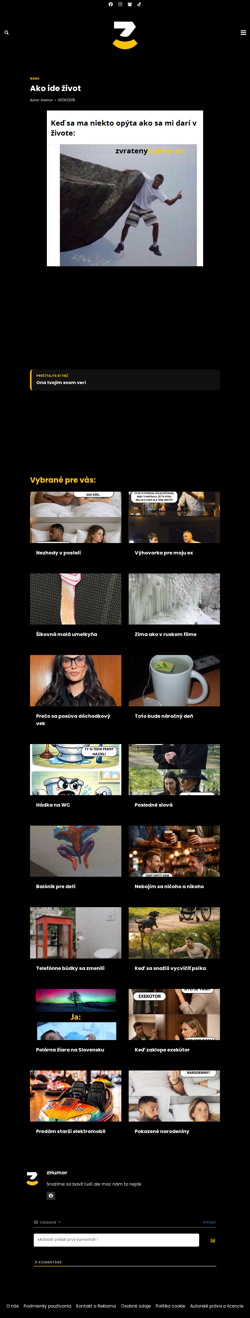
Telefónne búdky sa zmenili (70, 968)
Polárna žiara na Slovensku (70, 1049)
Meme (34, 79)
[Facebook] (110, 4)
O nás (12, 1306)
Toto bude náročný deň (164, 716)
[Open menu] (244, 32)
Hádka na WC (53, 805)
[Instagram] (120, 4)
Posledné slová (154, 805)
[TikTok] (139, 4)
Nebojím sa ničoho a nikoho (169, 886)
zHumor (47, 100)
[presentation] (75, 517)
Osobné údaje (136, 1306)
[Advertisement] (116, 432)
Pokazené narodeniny (162, 1131)
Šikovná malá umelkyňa (66, 634)
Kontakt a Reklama (96, 1306)
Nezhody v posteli (58, 552)
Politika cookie (170, 1306)
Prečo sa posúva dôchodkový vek (73, 720)
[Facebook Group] (130, 4)
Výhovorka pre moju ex (164, 552)
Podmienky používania (47, 1306)
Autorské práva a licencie (217, 1306)
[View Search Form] (4, 32)
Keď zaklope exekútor (162, 1049)
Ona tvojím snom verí (61, 383)
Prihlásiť (209, 1222)
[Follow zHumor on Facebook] (51, 1196)
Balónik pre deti (55, 886)
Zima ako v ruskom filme (166, 634)
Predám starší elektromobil (70, 1131)
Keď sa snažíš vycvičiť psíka (170, 968)
